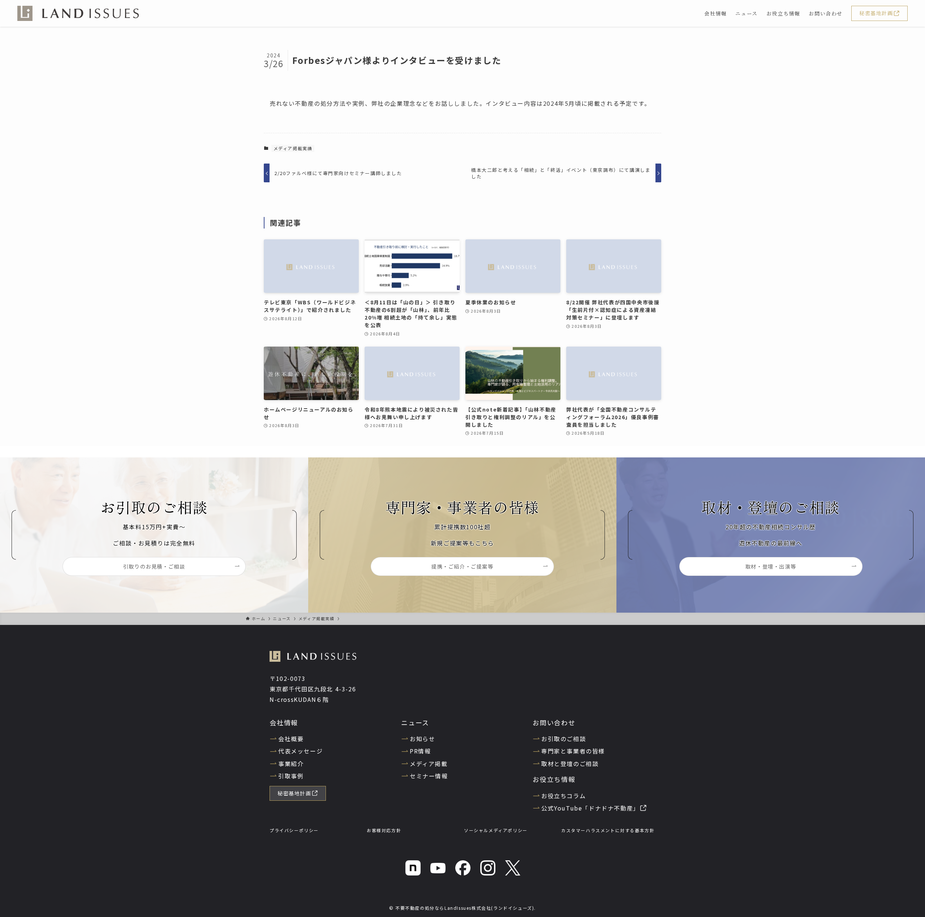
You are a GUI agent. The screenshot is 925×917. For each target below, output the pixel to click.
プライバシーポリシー (294, 830)
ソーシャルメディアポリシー (496, 830)
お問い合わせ (554, 722)
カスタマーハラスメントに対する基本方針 (607, 830)
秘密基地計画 (876, 13)
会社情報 (284, 722)
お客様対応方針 (384, 830)
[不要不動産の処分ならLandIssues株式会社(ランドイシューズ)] (78, 13)
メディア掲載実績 (293, 148)
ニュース (415, 722)
